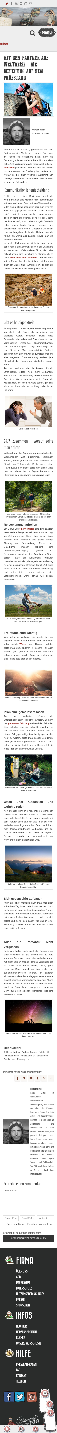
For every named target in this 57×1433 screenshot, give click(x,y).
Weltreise (9, 167)
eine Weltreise (26, 528)
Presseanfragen (26, 1364)
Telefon (21, 1381)
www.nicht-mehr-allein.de (23, 257)
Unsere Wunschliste (28, 1343)
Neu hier (21, 1326)
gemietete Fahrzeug (18, 723)
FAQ (18, 1370)
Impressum (23, 1282)
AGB (18, 1277)
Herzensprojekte (26, 1332)
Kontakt (21, 1376)
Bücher (20, 1337)
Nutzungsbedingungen (30, 1294)
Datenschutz (24, 1288)
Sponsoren (23, 1305)
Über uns (22, 1271)
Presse (20, 1299)
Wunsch (23, 644)
